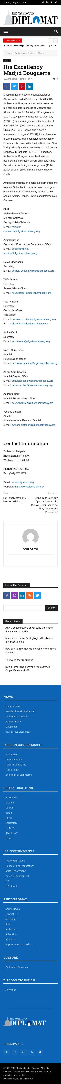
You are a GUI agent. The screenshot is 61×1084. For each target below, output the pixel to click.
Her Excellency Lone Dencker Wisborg (14, 499)
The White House (15, 860)
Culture (9, 827)
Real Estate (11, 833)
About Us (10, 939)
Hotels (9, 817)
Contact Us (11, 914)
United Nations (14, 759)
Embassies (11, 754)
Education (11, 822)
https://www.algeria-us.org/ (29, 486)
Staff (8, 924)
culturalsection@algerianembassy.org (32, 380)
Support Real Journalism (19, 944)
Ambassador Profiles (25, 52)
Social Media (12, 908)
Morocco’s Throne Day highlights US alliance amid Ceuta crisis (29, 640)
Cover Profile (12, 706)
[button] (56, 31)
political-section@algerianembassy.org (33, 270)
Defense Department (17, 876)
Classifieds (11, 726)
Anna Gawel (11, 78)
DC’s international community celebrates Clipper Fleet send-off (27, 669)
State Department (15, 871)
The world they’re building (19, 660)
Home (9, 52)
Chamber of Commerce (18, 774)
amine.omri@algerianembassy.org (31, 341)
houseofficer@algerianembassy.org (31, 292)
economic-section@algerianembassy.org (34, 363)
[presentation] (50, 40)
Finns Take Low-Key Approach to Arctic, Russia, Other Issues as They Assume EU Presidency (44, 505)
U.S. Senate (11, 886)
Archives (10, 929)
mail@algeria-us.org (23, 482)
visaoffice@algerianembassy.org (30, 323)
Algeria (41, 52)
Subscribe (11, 934)
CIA (7, 881)
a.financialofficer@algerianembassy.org (33, 424)
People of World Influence (20, 711)
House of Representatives (19, 865)
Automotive (11, 797)
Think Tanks (12, 769)
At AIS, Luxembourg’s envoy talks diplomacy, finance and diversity (29, 629)
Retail (8, 812)
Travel (8, 838)
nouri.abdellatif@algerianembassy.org (32, 402)
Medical (9, 802)
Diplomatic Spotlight (16, 716)
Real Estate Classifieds (18, 731)
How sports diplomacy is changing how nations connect (30, 650)
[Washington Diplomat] (30, 17)
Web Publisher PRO (23, 1079)
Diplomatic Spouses (16, 967)
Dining (9, 807)
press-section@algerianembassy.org (32, 385)
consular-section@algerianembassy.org (34, 319)
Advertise (10, 919)
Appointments (13, 721)
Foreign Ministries (15, 764)
